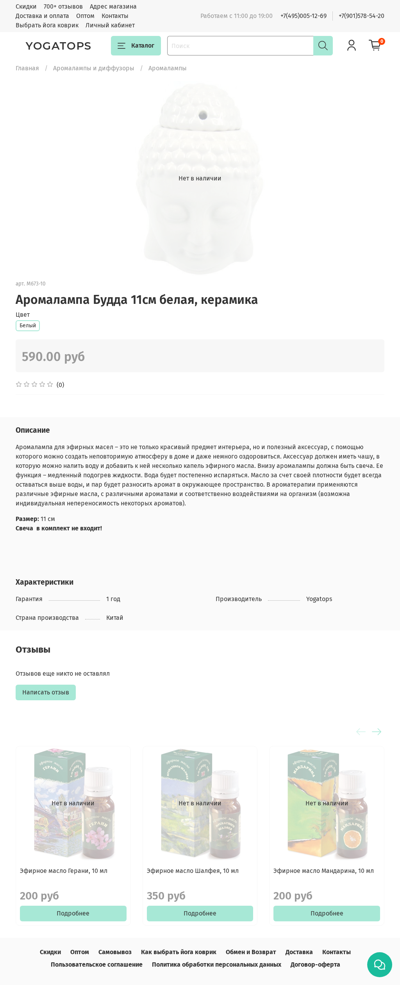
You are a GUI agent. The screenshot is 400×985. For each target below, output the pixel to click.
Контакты (115, 16)
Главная (27, 68)
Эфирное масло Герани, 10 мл (63, 870)
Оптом (85, 16)
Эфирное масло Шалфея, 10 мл (193, 870)
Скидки (26, 6)
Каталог (142, 45)
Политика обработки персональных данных (216, 964)
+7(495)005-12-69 (303, 16)
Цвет (23, 314)
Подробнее (73, 913)
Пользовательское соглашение (97, 964)
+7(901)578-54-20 (361, 16)
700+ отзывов (63, 6)
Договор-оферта (315, 964)
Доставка (299, 952)
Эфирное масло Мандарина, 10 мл (323, 870)
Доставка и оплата (42, 16)
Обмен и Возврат (251, 952)
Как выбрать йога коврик (178, 952)
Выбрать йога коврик (47, 25)
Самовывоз (115, 952)
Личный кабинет (110, 25)
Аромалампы (167, 68)
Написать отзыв (45, 692)
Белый (28, 325)
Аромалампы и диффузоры (93, 68)
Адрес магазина (113, 6)
